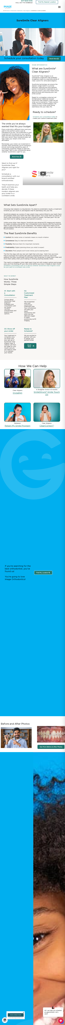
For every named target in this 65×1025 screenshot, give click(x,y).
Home (8, 10)
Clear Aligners (26, 10)
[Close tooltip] (23, 1012)
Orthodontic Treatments (16, 10)
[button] (59, 7)
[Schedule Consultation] (5, 1020)
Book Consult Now (15, 1015)
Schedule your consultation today (44, 117)
